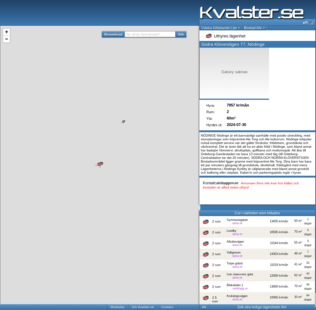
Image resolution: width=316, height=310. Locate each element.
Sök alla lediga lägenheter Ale (262, 307)
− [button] (6, 39)
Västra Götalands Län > (220, 28)
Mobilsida (117, 307)
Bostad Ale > (254, 28)
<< (204, 307)
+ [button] (6, 32)
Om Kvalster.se (143, 307)
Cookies (167, 307)
